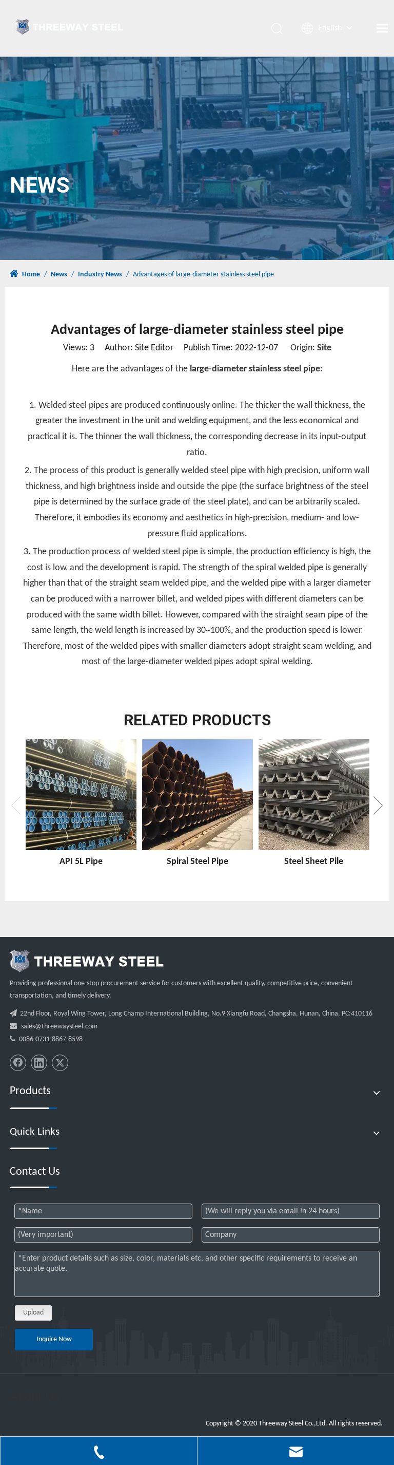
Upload (33, 1313)
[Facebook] (18, 1063)
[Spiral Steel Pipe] (197, 794)
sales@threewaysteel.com (59, 1026)
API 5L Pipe (81, 862)
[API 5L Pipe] (80, 794)
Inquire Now (54, 1339)
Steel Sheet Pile (313, 862)
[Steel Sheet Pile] (313, 794)
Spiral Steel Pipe (197, 862)
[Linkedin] (39, 1063)
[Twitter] (60, 1063)
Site (324, 348)
